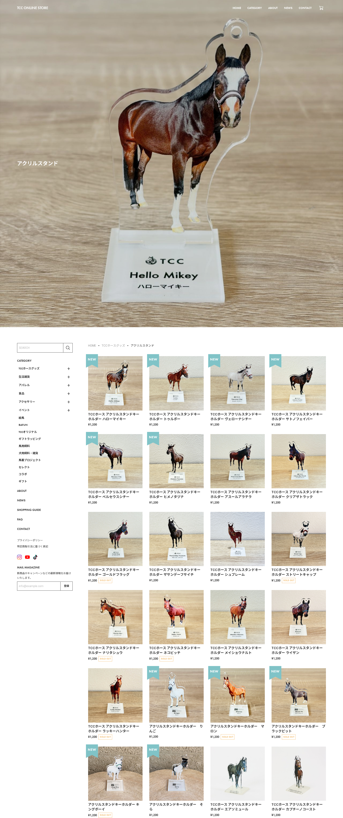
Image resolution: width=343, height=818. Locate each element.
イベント (24, 410)
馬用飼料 (24, 446)
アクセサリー (27, 402)
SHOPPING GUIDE (29, 510)
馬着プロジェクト (30, 460)
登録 (66, 586)
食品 (21, 393)
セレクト (24, 467)
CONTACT (305, 8)
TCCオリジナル (28, 432)
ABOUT (273, 8)
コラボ (23, 474)
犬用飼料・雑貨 (28, 453)
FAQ (20, 520)
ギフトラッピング (30, 439)
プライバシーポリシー (30, 540)
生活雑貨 (24, 377)
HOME (237, 8)
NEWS (288, 8)
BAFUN (23, 425)
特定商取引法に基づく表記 (32, 546)
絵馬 (21, 418)
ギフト (23, 481)
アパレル (24, 385)
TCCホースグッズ (29, 368)
